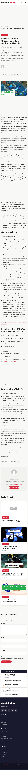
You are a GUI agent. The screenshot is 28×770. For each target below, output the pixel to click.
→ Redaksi (3, 736)
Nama (2, 637)
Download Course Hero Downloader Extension (9, 600)
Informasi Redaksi (18, 484)
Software (4, 35)
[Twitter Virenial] (5, 710)
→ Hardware (4, 724)
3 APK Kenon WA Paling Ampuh (11, 694)
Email (2, 643)
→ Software (3, 720)
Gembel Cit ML (11, 425)
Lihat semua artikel (14, 487)
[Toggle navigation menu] (25, 2)
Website (3, 650)
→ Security (3, 722)
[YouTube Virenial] (12, 710)
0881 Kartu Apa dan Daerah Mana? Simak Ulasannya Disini (11, 521)
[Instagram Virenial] (9, 710)
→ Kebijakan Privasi (5, 756)
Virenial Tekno (14, 479)
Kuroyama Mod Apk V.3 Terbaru (16, 384)
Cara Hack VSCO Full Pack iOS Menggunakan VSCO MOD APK (11, 689)
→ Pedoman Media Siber (6, 738)
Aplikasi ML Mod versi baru (10, 361)
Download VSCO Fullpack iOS (11, 684)
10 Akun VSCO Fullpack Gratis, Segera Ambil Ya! (10, 675)
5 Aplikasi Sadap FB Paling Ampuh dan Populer (10, 547)
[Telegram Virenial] (16, 710)
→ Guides (3, 718)
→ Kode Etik (3, 740)
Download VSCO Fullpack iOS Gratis (13, 680)
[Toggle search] (21, 2)
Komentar (3, 623)
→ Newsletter (4, 752)
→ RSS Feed (3, 750)
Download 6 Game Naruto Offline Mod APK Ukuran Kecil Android (12, 574)
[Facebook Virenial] (2, 710)
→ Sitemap (3, 754)
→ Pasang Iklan (4, 743)
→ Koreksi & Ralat (5, 759)
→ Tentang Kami (4, 731)
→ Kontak (3, 734)
